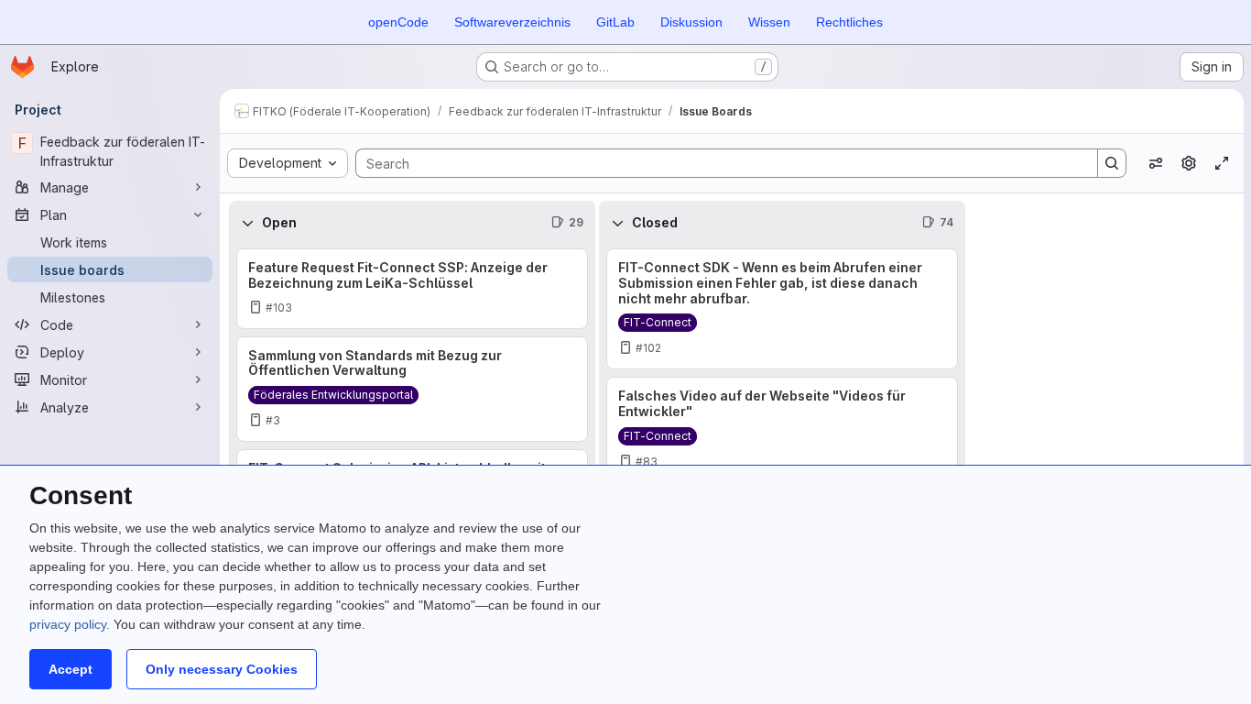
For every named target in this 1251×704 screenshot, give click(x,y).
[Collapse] (247, 223)
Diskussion (691, 22)
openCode (398, 22)
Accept (70, 669)
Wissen (769, 22)
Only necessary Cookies (222, 669)
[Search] (1111, 163)
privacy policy (67, 624)
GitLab (615, 22)
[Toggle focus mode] (1221, 163)
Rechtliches (849, 22)
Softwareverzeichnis (512, 22)
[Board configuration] (1188, 163)
